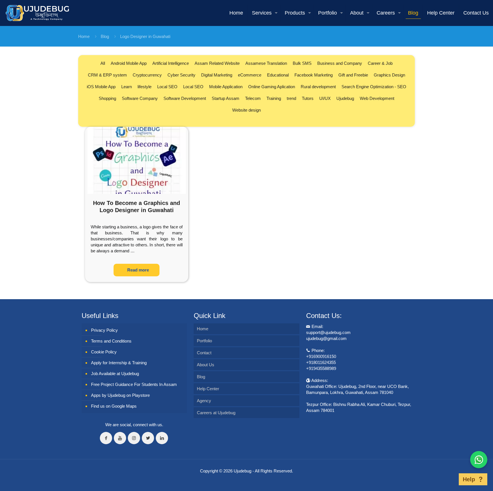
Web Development (377, 98)
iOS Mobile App (101, 86)
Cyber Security (181, 75)
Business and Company (339, 63)
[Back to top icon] (450, 479)
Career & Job (380, 63)
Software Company (140, 98)
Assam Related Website (217, 63)
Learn (126, 86)
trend (291, 98)
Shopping (107, 98)
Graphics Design (389, 75)
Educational (278, 75)
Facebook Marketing (313, 75)
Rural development (318, 86)
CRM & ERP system (107, 75)
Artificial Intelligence (170, 63)
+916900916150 (321, 356)
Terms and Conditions (111, 341)
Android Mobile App (129, 63)
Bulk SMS (302, 63)
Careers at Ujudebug (216, 412)
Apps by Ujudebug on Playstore (120, 395)
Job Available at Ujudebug (115, 373)
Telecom (253, 98)
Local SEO (167, 86)
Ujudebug (345, 98)
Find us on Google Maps (114, 406)
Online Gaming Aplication (271, 86)
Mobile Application (226, 86)
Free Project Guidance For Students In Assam (134, 384)
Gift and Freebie (353, 75)
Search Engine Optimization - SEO (374, 86)
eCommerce (249, 75)
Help (469, 479)
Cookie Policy (104, 351)
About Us (205, 364)
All (102, 63)
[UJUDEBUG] (37, 13)
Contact (204, 352)
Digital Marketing (216, 75)
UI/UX (325, 98)
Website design (246, 110)
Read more (138, 269)
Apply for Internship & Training (119, 362)
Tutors (308, 98)
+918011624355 (321, 362)
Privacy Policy (104, 330)
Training (273, 98)
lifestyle (144, 86)
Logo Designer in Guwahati (145, 36)
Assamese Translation (266, 63)
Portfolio (204, 340)
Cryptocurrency (147, 75)
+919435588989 (321, 368)
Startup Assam (225, 98)
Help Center (208, 388)
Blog (105, 36)
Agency (204, 400)
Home (84, 36)
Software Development (184, 98)
